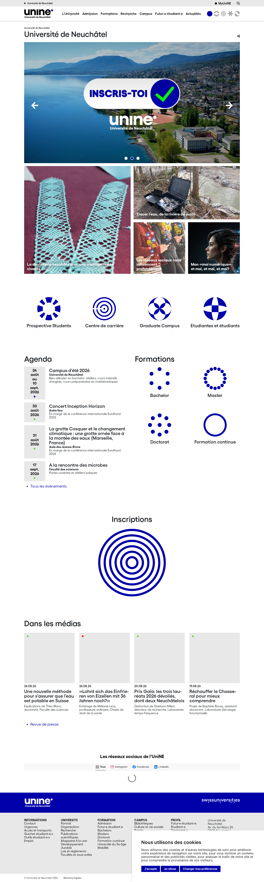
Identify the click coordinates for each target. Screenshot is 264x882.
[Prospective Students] (49, 310)
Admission (90, 13)
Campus (146, 13)
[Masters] (215, 380)
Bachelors (104, 830)
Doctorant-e (179, 830)
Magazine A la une (74, 840)
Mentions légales (72, 878)
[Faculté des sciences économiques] (236, 13)
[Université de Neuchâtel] (38, 13)
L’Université (70, 13)
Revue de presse (44, 724)
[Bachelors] (159, 380)
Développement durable (72, 845)
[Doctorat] (159, 426)
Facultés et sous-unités (76, 854)
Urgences (30, 827)
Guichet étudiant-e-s (38, 833)
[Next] (229, 105)
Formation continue (111, 840)
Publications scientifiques (69, 835)
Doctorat (104, 837)
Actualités (193, 13)
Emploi (28, 840)
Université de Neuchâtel (40, 3)
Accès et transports (38, 830)
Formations (109, 13)
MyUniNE (224, 3)
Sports (139, 830)
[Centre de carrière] (104, 310)
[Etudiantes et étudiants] (215, 310)
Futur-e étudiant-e (169, 13)
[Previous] (35, 105)
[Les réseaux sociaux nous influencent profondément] (159, 248)
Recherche (129, 13)
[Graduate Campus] (159, 310)
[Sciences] (222, 13)
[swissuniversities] (221, 800)
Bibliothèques (143, 823)
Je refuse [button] (170, 868)
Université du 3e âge (112, 844)
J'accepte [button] (150, 868)
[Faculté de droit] (229, 13)
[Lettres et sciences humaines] (215, 13)
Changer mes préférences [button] (200, 868)
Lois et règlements (73, 851)
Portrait (66, 823)
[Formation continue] (215, 426)
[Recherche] (238, 3)
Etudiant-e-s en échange (131, 556)
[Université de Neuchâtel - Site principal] (38, 802)
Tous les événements (48, 486)
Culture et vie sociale (148, 827)
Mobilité (103, 847)
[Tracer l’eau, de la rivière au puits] (187, 192)
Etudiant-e (178, 827)
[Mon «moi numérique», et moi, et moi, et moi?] (214, 248)
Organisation (70, 827)
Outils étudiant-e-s (37, 837)
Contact (30, 823)
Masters (103, 833)
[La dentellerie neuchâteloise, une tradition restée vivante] (77, 220)
